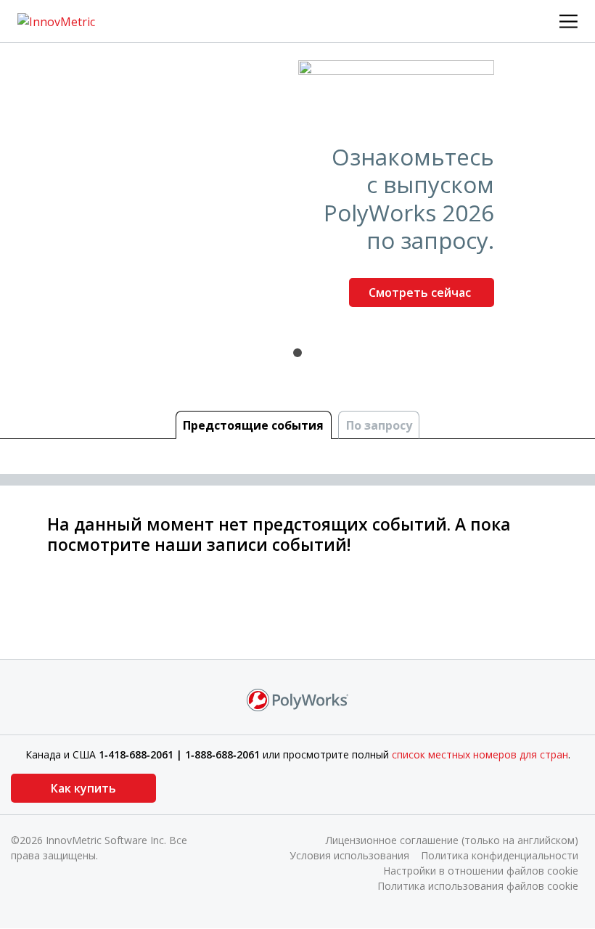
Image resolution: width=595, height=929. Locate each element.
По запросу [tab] (379, 425)
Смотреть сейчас (421, 292)
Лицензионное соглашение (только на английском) (452, 840)
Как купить (83, 788)
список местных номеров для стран (480, 754)
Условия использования (349, 855)
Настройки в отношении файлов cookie (480, 870)
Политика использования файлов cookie (477, 886)
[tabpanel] (297, 189)
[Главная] (56, 20)
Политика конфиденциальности (499, 855)
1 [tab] (297, 352)
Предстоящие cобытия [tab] (253, 425)
